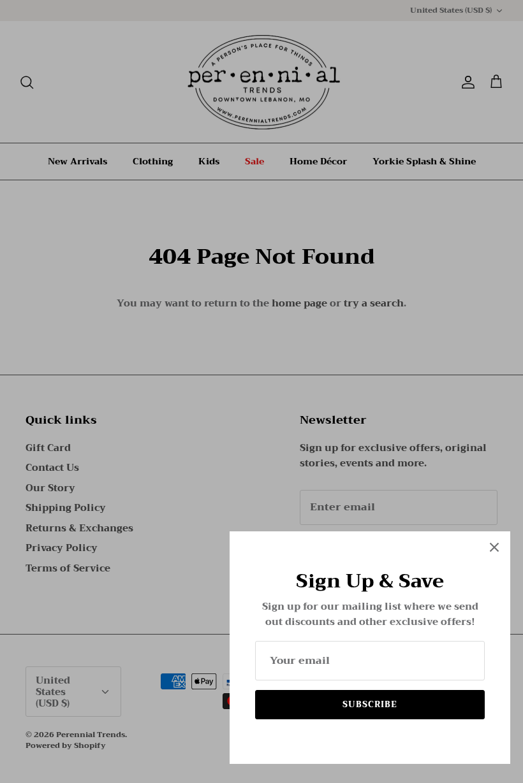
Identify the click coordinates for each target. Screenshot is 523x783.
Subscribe (370, 704)
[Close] (494, 547)
